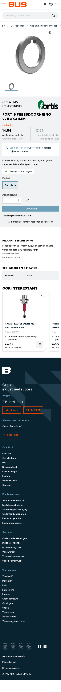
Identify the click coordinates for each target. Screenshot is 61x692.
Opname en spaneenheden (43, 25)
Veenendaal (8, 612)
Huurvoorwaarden (11, 668)
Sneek (5, 607)
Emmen (6, 594)
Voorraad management (13, 556)
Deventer (7, 580)
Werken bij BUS (9, 480)
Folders (6, 476)
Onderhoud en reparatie (14, 514)
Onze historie (9, 458)
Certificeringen (9, 471)
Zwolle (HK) (7, 576)
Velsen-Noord (9, 616)
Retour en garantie (11, 518)
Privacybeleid (9, 662)
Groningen (7, 603)
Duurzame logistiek (11, 547)
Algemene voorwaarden (14, 656)
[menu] (4, 5)
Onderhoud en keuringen (14, 538)
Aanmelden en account (13, 500)
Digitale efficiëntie (11, 543)
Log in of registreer (19, 147)
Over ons (6, 453)
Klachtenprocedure (12, 523)
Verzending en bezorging (14, 509)
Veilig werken (8, 552)
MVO (4, 462)
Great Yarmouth (10, 598)
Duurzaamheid (9, 467)
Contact (6, 485)
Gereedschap (17, 25)
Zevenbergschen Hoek (13, 621)
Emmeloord (8, 590)
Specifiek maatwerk (12, 560)
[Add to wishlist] (41, 200)
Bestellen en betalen (12, 505)
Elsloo (5, 585)
